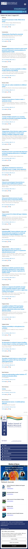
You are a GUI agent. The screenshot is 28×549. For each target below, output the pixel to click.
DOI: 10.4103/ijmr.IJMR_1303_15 (8, 296)
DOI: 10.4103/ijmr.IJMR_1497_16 (8, 75)
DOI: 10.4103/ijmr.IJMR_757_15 (8, 142)
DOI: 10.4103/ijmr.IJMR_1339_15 (8, 158)
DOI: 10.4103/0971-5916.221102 (8, 392)
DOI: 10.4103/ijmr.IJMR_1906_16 (8, 59)
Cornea (4, 389)
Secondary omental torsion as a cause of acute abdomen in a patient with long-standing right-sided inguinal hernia (14, 360)
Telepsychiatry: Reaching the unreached (12, 34)
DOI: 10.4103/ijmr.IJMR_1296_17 (8, 24)
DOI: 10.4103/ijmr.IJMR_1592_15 (8, 348)
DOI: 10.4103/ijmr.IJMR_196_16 (8, 172)
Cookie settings (14, 539)
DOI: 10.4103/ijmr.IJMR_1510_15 (8, 333)
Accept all (14, 545)
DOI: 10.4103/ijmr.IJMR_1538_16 (8, 277)
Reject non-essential (14, 542)
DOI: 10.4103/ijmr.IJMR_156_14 (8, 258)
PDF (9, 26)
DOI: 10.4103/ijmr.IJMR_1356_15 (8, 188)
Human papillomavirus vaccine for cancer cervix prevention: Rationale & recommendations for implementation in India (14, 50)
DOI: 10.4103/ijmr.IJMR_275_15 (8, 90)
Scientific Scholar (9, 523)
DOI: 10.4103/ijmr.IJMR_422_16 (8, 365)
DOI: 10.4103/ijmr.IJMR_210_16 (8, 239)
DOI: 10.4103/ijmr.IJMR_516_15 (8, 107)
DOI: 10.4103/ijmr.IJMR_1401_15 (8, 222)
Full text (4, 26)
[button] (25, 4)
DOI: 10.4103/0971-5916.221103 (8, 407)
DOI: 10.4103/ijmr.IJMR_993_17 (8, 39)
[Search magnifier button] (25, 12)
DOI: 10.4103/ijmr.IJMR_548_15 (8, 204)
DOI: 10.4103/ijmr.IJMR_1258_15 (8, 317)
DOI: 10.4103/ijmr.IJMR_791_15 (8, 121)
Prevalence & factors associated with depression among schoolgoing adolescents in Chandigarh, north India (14, 153)
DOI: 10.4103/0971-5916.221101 (8, 379)
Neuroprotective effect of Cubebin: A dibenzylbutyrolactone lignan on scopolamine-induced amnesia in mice (14, 250)
